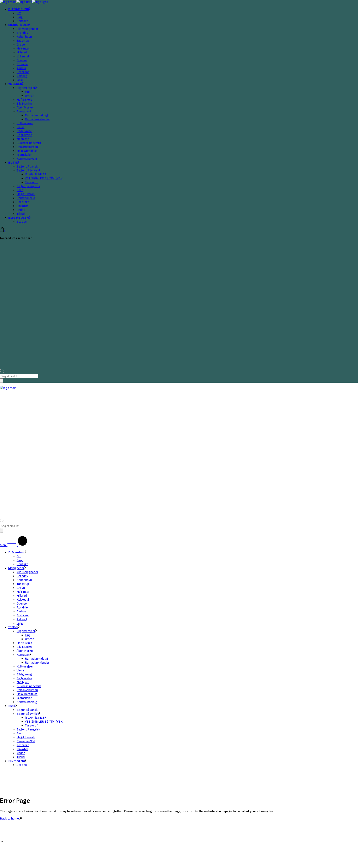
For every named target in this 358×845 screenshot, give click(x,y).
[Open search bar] (2, 372)
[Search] (1, 380)
